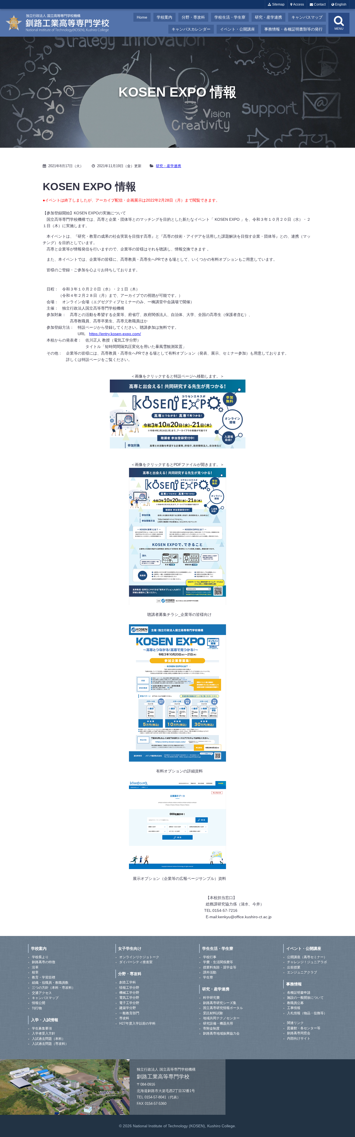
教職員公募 (295, 1003)
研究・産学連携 (268, 17)
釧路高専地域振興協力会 (221, 1033)
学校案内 (164, 17)
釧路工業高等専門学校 (61, 23)
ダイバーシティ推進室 (136, 962)
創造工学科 (127, 982)
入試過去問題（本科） (48, 1038)
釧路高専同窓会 (298, 1033)
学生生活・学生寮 (217, 948)
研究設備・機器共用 (218, 1023)
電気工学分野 (129, 997)
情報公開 (38, 1003)
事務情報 (294, 984)
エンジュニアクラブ (302, 972)
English (340, 4)
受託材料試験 (213, 1013)
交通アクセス (42, 993)
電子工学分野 (129, 1003)
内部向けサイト (298, 1038)
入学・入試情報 (44, 1020)
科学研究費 (211, 997)
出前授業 (293, 967)
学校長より (40, 957)
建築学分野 (127, 1008)
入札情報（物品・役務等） (307, 1013)
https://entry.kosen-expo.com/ (115, 334)
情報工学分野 (129, 987)
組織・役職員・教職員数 (50, 982)
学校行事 (209, 957)
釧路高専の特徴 (43, 962)
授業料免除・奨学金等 (219, 967)
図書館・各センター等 (303, 1028)
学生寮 (208, 977)
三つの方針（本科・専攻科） (53, 987)
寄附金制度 (211, 1028)
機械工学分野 (129, 992)
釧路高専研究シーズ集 (219, 1003)
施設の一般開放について (305, 997)
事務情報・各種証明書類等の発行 (293, 29)
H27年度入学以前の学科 (137, 1023)
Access (298, 4)
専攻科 (124, 1018)
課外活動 (209, 972)
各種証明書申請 (298, 992)
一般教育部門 (129, 1013)
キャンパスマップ (307, 17)
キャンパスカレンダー (191, 29)
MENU (338, 28)
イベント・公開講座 (237, 29)
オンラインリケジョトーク (139, 957)
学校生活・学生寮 (229, 17)
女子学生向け (129, 948)
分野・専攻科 (193, 17)
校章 (35, 972)
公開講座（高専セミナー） (307, 957)
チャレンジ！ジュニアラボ (307, 962)
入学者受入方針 (43, 1033)
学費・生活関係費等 (218, 962)
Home (142, 17)
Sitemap (278, 4)
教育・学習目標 (43, 977)
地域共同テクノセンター (221, 1018)
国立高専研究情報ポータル (223, 1008)
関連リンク (295, 1023)
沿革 (35, 967)
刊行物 (37, 1008)
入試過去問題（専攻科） (50, 1043)
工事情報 (293, 1008)
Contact (319, 4)
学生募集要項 (42, 1028)
